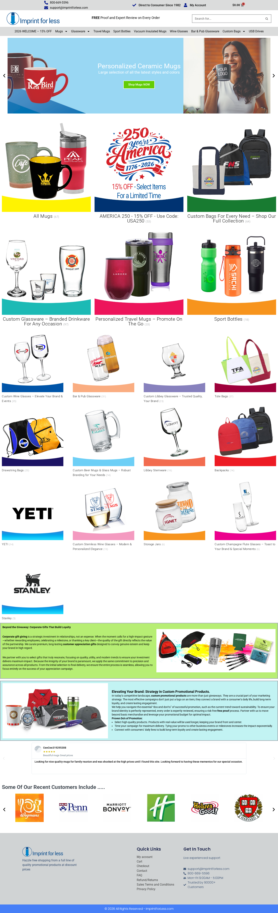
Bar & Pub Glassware (205, 31)
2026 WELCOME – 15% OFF (33, 31)
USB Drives (256, 31)
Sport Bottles (121, 31)
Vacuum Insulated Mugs (150, 31)
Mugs (59, 31)
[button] (4, 75)
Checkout (143, 866)
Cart (139, 861)
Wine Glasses (179, 31)
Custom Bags (232, 31)
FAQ (139, 875)
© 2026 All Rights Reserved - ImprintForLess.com (139, 909)
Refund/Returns (147, 880)
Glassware (78, 31)
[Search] (267, 19)
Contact (142, 870)
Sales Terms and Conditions (155, 884)
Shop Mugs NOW (139, 84)
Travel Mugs (101, 31)
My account (144, 857)
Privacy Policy (146, 889)
